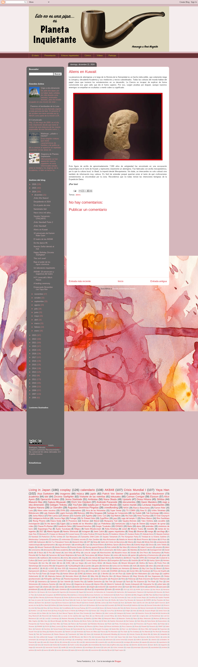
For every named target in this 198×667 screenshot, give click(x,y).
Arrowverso (72, 592)
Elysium (154, 496)
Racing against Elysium (95, 547)
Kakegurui (120, 613)
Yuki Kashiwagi (152, 513)
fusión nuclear (75, 645)
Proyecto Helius (152, 624)
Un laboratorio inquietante (44, 268)
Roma (137, 626)
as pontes (87, 566)
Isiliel (54, 563)
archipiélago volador (81, 639)
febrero (37, 327)
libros (134, 587)
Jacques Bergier (150, 610)
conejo (61, 587)
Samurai (53, 581)
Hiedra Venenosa (132, 608)
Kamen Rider (159, 508)
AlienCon (34, 592)
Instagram (86, 531)
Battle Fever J (120, 595)
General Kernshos (83, 526)
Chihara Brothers (56, 600)
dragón (92, 587)
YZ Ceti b (111, 637)
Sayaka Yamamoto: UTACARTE (42, 217)
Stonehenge (33, 566)
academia (34, 496)
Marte (129, 526)
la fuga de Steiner (137, 524)
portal (158, 566)
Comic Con (101, 516)
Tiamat (31, 634)
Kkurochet (45, 616)
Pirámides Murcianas (97, 624)
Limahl (134, 616)
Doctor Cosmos (57, 560)
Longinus (142, 616)
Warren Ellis (99, 584)
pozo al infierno (84, 550)
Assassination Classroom (135, 592)
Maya (135, 618)
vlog (83, 558)
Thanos (102, 631)
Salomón (38, 629)
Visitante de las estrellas (92, 496)
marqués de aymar (158, 524)
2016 (34, 361)
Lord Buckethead (154, 616)
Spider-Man (115, 629)
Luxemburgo (55, 618)
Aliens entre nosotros (46, 510)
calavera (154, 639)
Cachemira (120, 597)
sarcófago (161, 531)
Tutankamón (72, 634)
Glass (39, 608)
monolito (150, 529)
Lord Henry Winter (94, 563)
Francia (125, 560)
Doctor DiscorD (77, 602)
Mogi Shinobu (138, 576)
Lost (46, 618)
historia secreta (79, 539)
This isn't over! (40, 258)
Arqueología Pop (45, 529)
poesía (145, 647)
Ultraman (140, 531)
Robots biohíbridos (112, 626)
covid (80, 642)
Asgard (81, 592)
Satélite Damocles (94, 581)
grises (164, 555)
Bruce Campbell (49, 571)
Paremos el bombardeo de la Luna (44, 106)
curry (109, 642)
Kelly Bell (155, 613)
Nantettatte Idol (40, 209)
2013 (34, 372)
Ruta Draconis (144, 579)
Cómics (88, 55)
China (82, 571)
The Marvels (146, 631)
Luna (31, 510)
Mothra (142, 563)
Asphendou (120, 592)
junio (36, 312)
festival (55, 645)
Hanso (102, 608)
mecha (71, 647)
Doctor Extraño (89, 602)
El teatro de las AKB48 (43, 239)
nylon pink (106, 647)
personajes (137, 647)
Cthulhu (113, 600)
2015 (34, 365)
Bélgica (77, 529)
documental (117, 642)
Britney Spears (113, 545)
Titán (37, 634)
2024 (34, 192)
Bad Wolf (105, 568)
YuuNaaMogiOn (74, 566)
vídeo (31, 526)
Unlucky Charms (134, 634)
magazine (164, 645)
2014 (34, 368)
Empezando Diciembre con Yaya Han (43, 288)
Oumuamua (156, 553)
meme (142, 587)
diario (69, 587)
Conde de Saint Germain (84, 600)
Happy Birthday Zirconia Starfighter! (44, 253)
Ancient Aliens (98, 545)
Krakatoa (55, 616)
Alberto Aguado (53, 531)
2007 (34, 394)
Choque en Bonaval (57, 534)
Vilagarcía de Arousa (82, 584)
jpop (115, 518)
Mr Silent (104, 621)
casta (45, 642)
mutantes (77, 516)
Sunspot (119, 581)
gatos (97, 566)
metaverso (33, 558)
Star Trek (109, 581)
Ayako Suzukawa (63, 529)
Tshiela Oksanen (59, 634)
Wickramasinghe (63, 637)
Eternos (104, 560)
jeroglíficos (113, 645)
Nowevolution (162, 621)
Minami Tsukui (137, 529)
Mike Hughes (33, 621)
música (80, 493)
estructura (152, 642)
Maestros (80, 618)
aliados (46, 587)
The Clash (123, 631)
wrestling (78, 545)
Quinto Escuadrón (100, 579)
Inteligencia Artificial (41, 518)
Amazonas (73, 568)
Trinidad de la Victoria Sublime (154, 537)
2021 (34, 343)
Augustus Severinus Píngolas (83, 507)
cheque (51, 642)
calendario (87, 489)
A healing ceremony (42, 283)
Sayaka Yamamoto (110, 537)
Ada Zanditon (94, 539)
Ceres (46, 600)
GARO (31, 542)
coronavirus (36, 550)
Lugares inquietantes (116, 531)
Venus (68, 584)
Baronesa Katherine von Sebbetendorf (100, 595)
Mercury (164, 618)
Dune (122, 602)
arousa (100, 639)
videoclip (104, 650)
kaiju (127, 645)
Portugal (73, 518)
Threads (164, 631)
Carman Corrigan (135, 496)
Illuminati (119, 610)
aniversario (32, 639)
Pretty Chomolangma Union (124, 624)
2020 (34, 346)
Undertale (97, 634)
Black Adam (159, 595)
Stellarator (134, 629)
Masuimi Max (35, 502)
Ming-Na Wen (107, 576)
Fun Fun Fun (34, 574)
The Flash (152, 581)
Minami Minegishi (128, 563)
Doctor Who (134, 571)
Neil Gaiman (130, 621)
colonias (65, 642)
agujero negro (34, 587)
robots (96, 550)
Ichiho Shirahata (158, 510)
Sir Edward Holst (88, 518)
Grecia (151, 545)
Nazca (151, 563)
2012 (34, 376)
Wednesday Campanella (38, 539)
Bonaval (42, 534)
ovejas (128, 647)
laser (151, 645)
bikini (167, 547)
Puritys (162, 624)
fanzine (125, 555)
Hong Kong (57, 610)
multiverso (79, 647)
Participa (112, 55)
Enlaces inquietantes (70, 55)
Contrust (98, 600)
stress (66, 650)
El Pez (49, 553)
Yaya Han (162, 489)
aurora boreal (120, 639)
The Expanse (138, 581)
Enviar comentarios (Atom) (124, 289)
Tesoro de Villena (92, 631)
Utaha (155, 634)
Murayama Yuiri (111, 521)
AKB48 (109, 489)
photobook (33, 589)
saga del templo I (65, 545)
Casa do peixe (36, 600)
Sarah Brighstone (67, 555)
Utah (61, 584)
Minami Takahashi (45, 547)
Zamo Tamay (133, 637)
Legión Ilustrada (66, 513)
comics (116, 555)
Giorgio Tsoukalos (103, 526)
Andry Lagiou (121, 550)
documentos (129, 502)
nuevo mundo (129, 505)
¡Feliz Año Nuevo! (41, 198)
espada (144, 642)
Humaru (94, 610)
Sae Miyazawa (72, 537)
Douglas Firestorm (73, 560)
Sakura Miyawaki (57, 502)
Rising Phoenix (39, 521)
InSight (127, 610)
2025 (34, 188)
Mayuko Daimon (162, 534)
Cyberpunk (139, 600)
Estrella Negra (140, 545)
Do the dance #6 (40, 243)
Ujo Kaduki (136, 513)
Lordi (40, 618)
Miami (84, 576)
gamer (133, 555)
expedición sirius (115, 587)
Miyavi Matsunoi (122, 576)
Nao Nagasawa (154, 576)
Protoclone (140, 624)
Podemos (86, 579)
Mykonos (81, 513)
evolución (102, 587)
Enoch (84, 605)
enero (37, 331)
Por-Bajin (42, 555)
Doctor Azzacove (63, 602)
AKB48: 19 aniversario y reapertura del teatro (44, 273)
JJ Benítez (105, 574)
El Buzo (40, 553)
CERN (141, 558)
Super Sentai (115, 510)
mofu (135, 566)
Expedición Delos (64, 526)
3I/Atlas (161, 499)
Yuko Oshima (147, 521)
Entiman (85, 521)
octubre (37, 298)
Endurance (75, 605)
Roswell (144, 626)
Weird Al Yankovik (114, 584)
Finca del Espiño (160, 571)
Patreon (73, 624)
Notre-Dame (151, 621)
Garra (142, 605)
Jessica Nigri (59, 518)
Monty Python (87, 621)
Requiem (114, 579)
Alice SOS (61, 568)
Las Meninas (96, 616)
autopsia (130, 639)
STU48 (31, 581)
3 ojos (87, 545)
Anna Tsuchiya (143, 516)
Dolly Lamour (101, 602)
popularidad (155, 647)
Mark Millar (97, 618)
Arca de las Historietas (96, 510)
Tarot (128, 581)
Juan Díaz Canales (82, 613)
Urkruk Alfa (146, 634)
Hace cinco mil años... (43, 213)
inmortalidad (95, 645)
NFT (88, 542)
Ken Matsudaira (141, 574)
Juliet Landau (109, 613)
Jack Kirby (68, 553)
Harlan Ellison (68, 574)
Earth (153, 602)
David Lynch (42, 560)
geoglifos (85, 645)
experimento (163, 642)
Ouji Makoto (116, 516)
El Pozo (163, 539)
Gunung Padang (79, 608)
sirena (65, 558)
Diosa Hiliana (144, 499)
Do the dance (50, 524)
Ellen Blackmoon (155, 493)
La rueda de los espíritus (70, 616)
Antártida (84, 568)
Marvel (96, 521)
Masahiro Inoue (121, 553)
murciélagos (89, 647)
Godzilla (134, 560)
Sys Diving (43, 631)
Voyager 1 (51, 637)
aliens (78, 195)
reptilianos (44, 558)
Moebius (77, 621)
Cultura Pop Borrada (126, 600)
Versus (31, 637)
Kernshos (164, 613)
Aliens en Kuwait (41, 230)
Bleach (159, 568)
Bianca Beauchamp (141, 508)
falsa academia (62, 550)
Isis (61, 563)
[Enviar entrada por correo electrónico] (75, 191)
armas (93, 639)
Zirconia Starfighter (64, 496)
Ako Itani (129, 516)
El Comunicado (35, 120)
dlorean (66, 516)
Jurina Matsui (38, 516)
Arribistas (93, 499)
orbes (151, 566)
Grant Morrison (55, 608)
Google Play (55, 574)
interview (105, 566)
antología (42, 639)
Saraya (68, 629)
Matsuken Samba (125, 618)
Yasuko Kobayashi (132, 584)
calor (54, 587)
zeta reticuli (92, 558)
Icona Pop (110, 610)
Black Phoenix (142, 539)
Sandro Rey (79, 581)
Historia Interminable (147, 608)
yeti (111, 650)
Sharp (130, 531)
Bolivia (66, 597)
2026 (34, 184)
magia (31, 647)
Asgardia (94, 568)
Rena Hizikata (68, 626)
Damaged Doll (155, 550)
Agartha (89, 516)
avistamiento (162, 542)
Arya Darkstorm (45, 493)
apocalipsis (51, 639)
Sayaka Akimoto (129, 521)
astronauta (109, 639)
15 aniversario (107, 550)
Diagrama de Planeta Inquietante (49, 155)
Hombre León (35, 610)
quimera (31, 650)
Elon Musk (44, 605)
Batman (136, 568)
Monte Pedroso (61, 547)
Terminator (80, 631)
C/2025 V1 (63, 571)
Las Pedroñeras (104, 524)
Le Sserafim (56, 507)
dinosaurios (48, 550)
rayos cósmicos (61, 589)
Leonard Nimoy (109, 616)
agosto (37, 305)
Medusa (156, 618)
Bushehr (143, 550)
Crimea (91, 571)
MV (43, 576)
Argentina (63, 592)
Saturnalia (76, 629)
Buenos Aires (75, 597)
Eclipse (154, 539)
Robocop (132, 579)
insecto (104, 645)
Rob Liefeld (111, 547)
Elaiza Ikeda (55, 521)
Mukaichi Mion (78, 542)
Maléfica (89, 618)
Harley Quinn (154, 560)
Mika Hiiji (94, 576)
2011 (34, 379)
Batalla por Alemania (120, 568)
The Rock (156, 631)
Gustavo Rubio (133, 534)
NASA (126, 508)
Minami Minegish (56, 621)
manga (150, 531)
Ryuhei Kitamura (160, 579)
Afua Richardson (109, 539)
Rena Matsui (146, 518)
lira (157, 645)
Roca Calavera (127, 626)
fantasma (32, 645)
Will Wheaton (76, 637)
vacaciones (95, 650)
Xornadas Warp (100, 637)
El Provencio (71, 521)
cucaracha (101, 642)
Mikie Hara (44, 621)
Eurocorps (101, 605)
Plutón (109, 624)
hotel (73, 550)
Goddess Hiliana (117, 534)
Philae (58, 579)
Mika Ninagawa (96, 513)
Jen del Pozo (117, 574)
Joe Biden (42, 613)
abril (36, 320)
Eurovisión (110, 605)
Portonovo (46, 537)
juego (121, 645)
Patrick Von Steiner (112, 493)
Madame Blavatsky (68, 618)
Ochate (133, 553)
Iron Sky (45, 563)
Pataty (65, 624)
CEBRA (85, 597)
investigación (34, 524)
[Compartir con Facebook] (88, 190)
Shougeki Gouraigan (102, 629)
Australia (40, 595)
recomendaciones (77, 589)
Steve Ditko (145, 629)
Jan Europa (33, 613)
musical (98, 647)
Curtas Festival (88, 534)
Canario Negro (141, 597)
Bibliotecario (34, 513)
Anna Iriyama (52, 592)
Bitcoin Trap (131, 558)
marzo (37, 323)
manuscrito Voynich (52, 647)
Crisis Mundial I (135, 489)
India (134, 610)
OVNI (62, 510)
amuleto (159, 547)
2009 (34, 387)
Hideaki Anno (148, 534)
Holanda (166, 608)
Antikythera (118, 558)
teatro (109, 589)
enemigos (127, 642)
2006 (34, 398)
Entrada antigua (158, 281)
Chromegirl (151, 558)
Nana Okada (110, 499)
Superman (163, 629)
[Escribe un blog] (82, 190)
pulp (42, 589)
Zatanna (143, 637)
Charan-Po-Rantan (45, 526)
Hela (121, 608)
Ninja (95, 542)
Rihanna (90, 626)
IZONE (80, 574)
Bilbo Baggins (138, 595)
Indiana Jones (91, 574)
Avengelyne (49, 595)
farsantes (47, 645)
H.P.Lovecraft (92, 608)
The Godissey (134, 631)
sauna (46, 650)
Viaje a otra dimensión (50, 88)
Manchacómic (105, 553)
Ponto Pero (161, 563)
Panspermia (33, 624)
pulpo (49, 589)
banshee (55, 539)
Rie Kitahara (80, 626)
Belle (129, 595)
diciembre (38, 195)
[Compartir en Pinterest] (91, 190)
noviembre (39, 294)
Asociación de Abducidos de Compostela (100, 592)
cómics (166, 513)
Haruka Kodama (112, 608)
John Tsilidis (162, 545)
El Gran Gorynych (161, 516)
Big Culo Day (147, 568)
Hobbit (159, 608)
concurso (73, 642)
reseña (39, 650)
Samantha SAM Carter (90, 537)
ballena (138, 639)
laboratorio (143, 645)
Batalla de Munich (126, 539)
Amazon (42, 592)
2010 (34, 383)
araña (60, 639)
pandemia (152, 587)
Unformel (133, 547)
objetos (143, 566)
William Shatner (104, 555)
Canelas (74, 571)
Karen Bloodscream (93, 529)
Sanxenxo (53, 555)
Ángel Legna (119, 650)
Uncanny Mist (46, 566)
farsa (39, 645)
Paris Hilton (56, 624)
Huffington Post (83, 610)
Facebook (146, 571)
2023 (34, 335)
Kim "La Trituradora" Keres (58, 542)
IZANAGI (119, 526)
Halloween (41, 542)
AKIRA (138, 589)
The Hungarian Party (129, 537)
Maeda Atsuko (112, 563)
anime (165, 637)
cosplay (65, 489)
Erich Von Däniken (81, 502)
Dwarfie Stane (132, 602)
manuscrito (39, 647)
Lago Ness (85, 616)
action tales (162, 584)
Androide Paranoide (107, 502)
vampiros (75, 558)
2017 (34, 357)
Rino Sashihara (163, 518)
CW (99, 597)
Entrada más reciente (80, 281)
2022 (34, 339)
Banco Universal (78, 595)
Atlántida (133, 550)
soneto (59, 650)
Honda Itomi (47, 610)
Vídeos (100, 55)
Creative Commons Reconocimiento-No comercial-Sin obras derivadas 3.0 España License (44, 452)
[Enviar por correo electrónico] (80, 190)
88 (44, 568)
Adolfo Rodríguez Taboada (41, 446)
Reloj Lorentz (56, 626)
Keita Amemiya (111, 529)
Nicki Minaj (140, 621)
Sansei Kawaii (58, 629)
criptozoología (34, 545)
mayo (37, 316)
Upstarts (126, 499)
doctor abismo (80, 587)
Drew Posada (113, 602)
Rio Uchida (57, 537)
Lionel (124, 529)
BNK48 (58, 595)
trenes (79, 650)
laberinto (134, 645)
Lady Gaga (154, 574)
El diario (35, 55)
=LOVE (51, 568)
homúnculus (120, 524)
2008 (34, 390)
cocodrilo (161, 521)
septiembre (39, 301)
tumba (86, 650)
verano (166, 566)
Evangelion (114, 560)
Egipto (63, 524)
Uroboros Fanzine (48, 584)
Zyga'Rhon (104, 518)
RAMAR (39, 626)
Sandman (47, 629)
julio (36, 309)
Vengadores (60, 566)
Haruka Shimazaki (70, 531)
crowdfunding (111, 507)
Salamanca (42, 581)
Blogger (118, 661)
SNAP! (160, 626)
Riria (123, 579)
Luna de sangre (90, 553)
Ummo (89, 634)
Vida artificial (40, 637)
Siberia (130, 542)
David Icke (40, 602)
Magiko (31, 547)
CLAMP (92, 597)
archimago (68, 639)
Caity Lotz (130, 597)
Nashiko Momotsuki (116, 621)
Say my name (87, 629)
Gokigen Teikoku (58, 505)
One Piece (144, 553)
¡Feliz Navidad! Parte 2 (43, 222)
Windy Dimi (149, 542)
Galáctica (135, 605)
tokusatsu (116, 496)
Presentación (50, 55)
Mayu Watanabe (145, 618)
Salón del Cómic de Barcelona (113, 542)
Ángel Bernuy (105, 558)
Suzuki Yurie (33, 631)
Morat (97, 621)
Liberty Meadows (123, 616)
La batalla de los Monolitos (81, 524)
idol (46, 496)
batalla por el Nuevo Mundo (102, 505)
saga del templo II (129, 518)
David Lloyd (51, 602)
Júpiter (128, 574)
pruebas (164, 647)
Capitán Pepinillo (163, 597)
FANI (118, 605)
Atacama (159, 592)
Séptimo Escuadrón (55, 631)
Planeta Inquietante (71, 579)
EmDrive (53, 605)
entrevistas (66, 539)
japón (93, 493)
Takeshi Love (69, 631)
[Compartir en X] (85, 190)
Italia (140, 610)
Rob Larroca (53, 516)
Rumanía (152, 626)
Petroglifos (48, 579)
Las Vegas (79, 563)
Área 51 (143, 510)
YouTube (77, 505)
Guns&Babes (66, 608)
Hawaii (58, 553)
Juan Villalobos (97, 613)
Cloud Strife (69, 600)
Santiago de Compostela (117, 513)
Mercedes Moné (72, 576)
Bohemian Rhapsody (54, 597)
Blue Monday (40, 597)
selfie (52, 650)
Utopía (139, 542)
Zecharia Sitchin (154, 637)
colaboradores (75, 510)
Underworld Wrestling (110, 634)
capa (38, 642)
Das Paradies (158, 600)
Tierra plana (89, 555)
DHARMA (114, 571)
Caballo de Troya (109, 597)
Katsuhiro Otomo (143, 613)
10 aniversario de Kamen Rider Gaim (44, 234)
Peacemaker (83, 624)
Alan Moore (156, 589)
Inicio (120, 281)
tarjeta (73, 650)
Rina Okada (100, 626)
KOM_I (68, 563)
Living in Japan (39, 489)
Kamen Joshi (130, 613)
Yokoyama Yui (148, 584)
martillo (63, 647)
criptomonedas (90, 642)
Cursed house (73, 534)
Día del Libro (143, 602)
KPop (78, 553)
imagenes (65, 493)
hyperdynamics (49, 545)
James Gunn (162, 610)
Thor (161, 581)
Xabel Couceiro (146, 547)
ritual (89, 589)
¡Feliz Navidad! (40, 226)
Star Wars (123, 547)
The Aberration (113, 631)
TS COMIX (131, 510)
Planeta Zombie (76, 547)
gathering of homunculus (149, 555)
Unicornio (123, 634)
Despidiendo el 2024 (42, 202)
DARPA (148, 600)
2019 (34, 350)
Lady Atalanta (49, 513)
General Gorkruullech (154, 605)
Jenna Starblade (73, 499)
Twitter (81, 634)
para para (163, 587)
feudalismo (63, 645)
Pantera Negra (45, 624)
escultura (136, 642)
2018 (34, 354)
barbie (146, 639)
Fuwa (44, 574)
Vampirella (163, 634)
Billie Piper (149, 595)
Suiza (79, 555)
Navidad (34, 537)
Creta (106, 600)
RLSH (47, 626)
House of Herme (69, 610)
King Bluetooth (34, 616)
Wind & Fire (87, 637)
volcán (117, 589)
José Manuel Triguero (66, 613)
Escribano (92, 605)
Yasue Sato (122, 637)
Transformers (46, 634)
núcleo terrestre (118, 647)
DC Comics (102, 571)
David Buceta (102, 534)
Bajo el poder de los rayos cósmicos (42, 263)
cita (58, 642)
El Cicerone (161, 602)
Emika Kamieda (64, 605)
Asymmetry (150, 592)
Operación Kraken (49, 499)
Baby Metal (67, 595)
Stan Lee (125, 629)
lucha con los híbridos (121, 566)
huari (127, 587)
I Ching (101, 610)
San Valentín (65, 581)
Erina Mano (126, 545)
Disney (123, 571)
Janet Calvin (98, 531)
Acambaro (146, 589)
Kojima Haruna (36, 507)
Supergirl (154, 629)
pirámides (150, 526)
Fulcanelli (126, 605)
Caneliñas (152, 597)
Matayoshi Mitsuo (110, 618)
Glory (45, 608)
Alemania (166, 589)
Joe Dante (52, 613)
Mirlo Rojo (67, 621)
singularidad (99, 589)
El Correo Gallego (90, 560)
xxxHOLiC (35, 568)
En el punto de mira (42, 205)
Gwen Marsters (149, 502)
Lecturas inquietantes (153, 505)
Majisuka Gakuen (55, 576)
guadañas (134, 493)
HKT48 (143, 560)
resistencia (55, 558)
